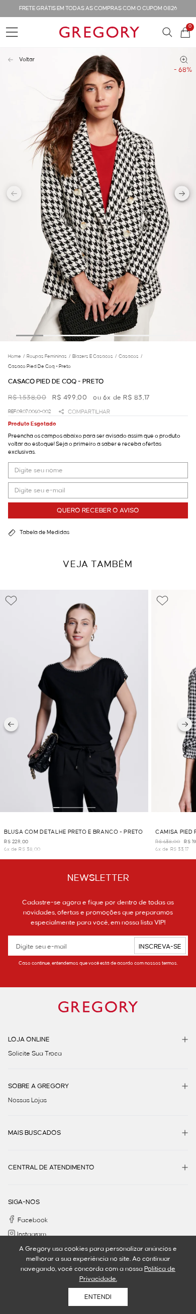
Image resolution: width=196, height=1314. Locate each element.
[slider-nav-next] (182, 194)
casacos (130, 356)
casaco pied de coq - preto (39, 366)
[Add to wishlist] (11, 601)
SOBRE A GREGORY (38, 1086)
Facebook (33, 1220)
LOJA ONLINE (29, 1039)
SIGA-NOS (24, 1202)
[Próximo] (185, 724)
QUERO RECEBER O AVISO (98, 510)
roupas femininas (48, 356)
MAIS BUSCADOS (34, 1132)
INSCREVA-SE (160, 946)
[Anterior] (11, 724)
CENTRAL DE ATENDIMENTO (51, 1167)
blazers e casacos (94, 356)
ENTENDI (98, 1296)
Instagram (31, 1234)
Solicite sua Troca (35, 1053)
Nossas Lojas (27, 1100)
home (16, 356)
